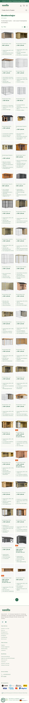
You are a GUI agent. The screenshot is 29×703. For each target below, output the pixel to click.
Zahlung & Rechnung (5, 665)
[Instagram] (2, 622)
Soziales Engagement (5, 646)
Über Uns (3, 630)
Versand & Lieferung (5, 663)
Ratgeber (3, 645)
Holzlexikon (3, 650)
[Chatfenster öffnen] (3, 700)
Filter (4, 27)
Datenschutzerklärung (5, 656)
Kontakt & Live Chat (5, 628)
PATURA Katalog (4, 648)
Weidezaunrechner (4, 633)
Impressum (3, 661)
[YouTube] (5, 622)
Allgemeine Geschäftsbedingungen (8, 658)
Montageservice (4, 632)
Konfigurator (3, 635)
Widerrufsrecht (4, 659)
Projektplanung (4, 637)
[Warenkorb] (23, 5)
